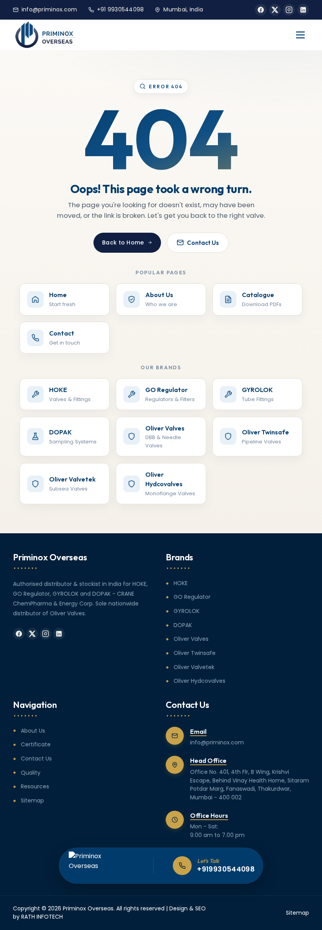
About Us (33, 731)
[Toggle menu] (300, 35)
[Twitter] (275, 10)
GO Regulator (192, 597)
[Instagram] (289, 10)
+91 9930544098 (120, 9)
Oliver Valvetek (194, 667)
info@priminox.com (49, 9)
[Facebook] (261, 10)
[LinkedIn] (303, 10)
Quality (30, 773)
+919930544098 (226, 869)
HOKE (181, 583)
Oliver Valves (191, 639)
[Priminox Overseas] (45, 35)
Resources (35, 786)
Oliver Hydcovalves (199, 681)
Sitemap (32, 800)
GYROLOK (186, 611)
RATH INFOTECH (42, 917)
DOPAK (183, 625)
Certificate (36, 744)
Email (198, 731)
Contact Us (203, 242)
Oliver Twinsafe (195, 653)
